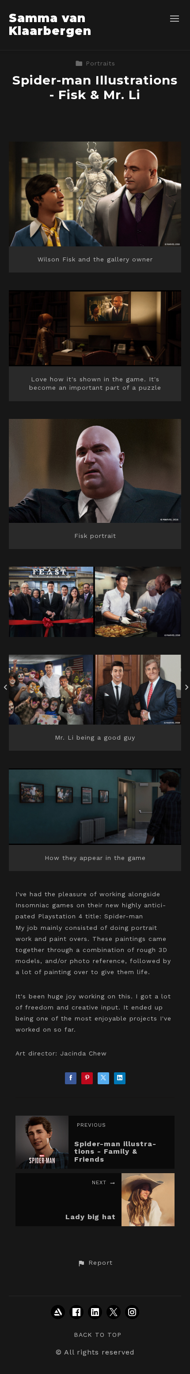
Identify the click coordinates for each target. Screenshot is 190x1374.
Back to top (98, 1334)
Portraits (100, 63)
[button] (95, 1262)
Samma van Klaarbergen (50, 24)
